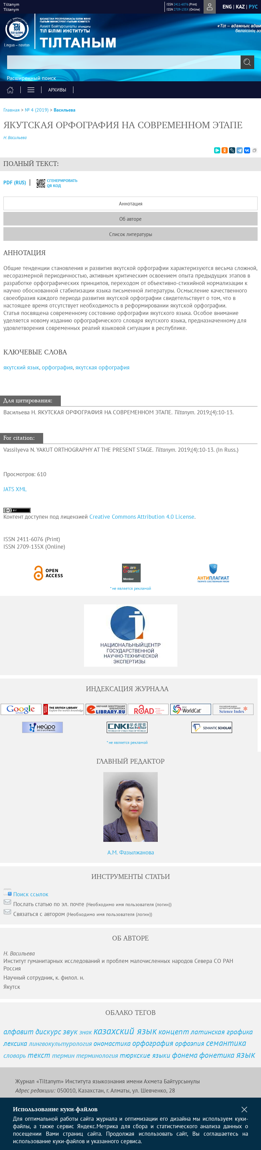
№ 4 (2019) (37, 110)
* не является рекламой (130, 588)
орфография (57, 367)
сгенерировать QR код (58, 183)
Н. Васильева (15, 137)
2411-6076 (181, 4)
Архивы (57, 90)
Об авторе (130, 219)
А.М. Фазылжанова (130, 852)
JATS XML (15, 489)
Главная (11, 110)
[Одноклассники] (225, 150)
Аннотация (130, 203)
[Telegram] (240, 150)
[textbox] (130, 62)
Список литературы (130, 234)
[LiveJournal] (232, 150)
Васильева (64, 110)
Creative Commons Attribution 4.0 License (141, 516)
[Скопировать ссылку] (254, 150)
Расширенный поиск (31, 77)
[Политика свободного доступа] (48, 573)
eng (227, 6)
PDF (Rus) (14, 182)
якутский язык (21, 367)
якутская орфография (102, 367)
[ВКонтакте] (247, 150)
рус (253, 6)
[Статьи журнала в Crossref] (131, 573)
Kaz (240, 6)
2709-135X (181, 9)
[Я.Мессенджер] (217, 150)
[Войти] (210, 7)
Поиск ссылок (30, 894)
